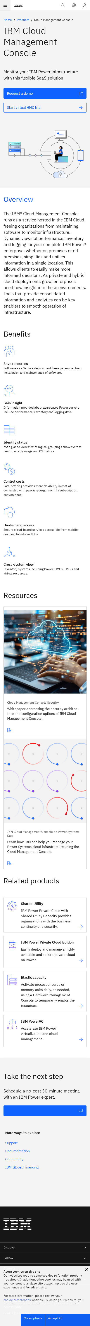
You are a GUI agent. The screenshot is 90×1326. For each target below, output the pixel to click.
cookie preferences (17, 1300)
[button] (74, 5)
